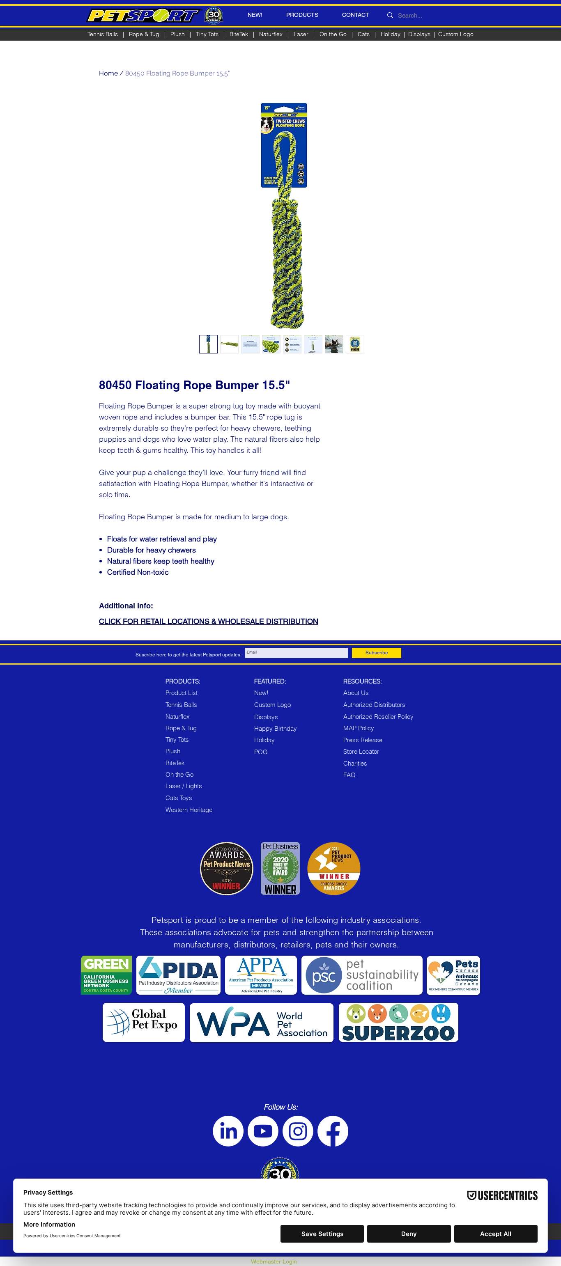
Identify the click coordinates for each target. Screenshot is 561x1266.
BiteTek (239, 34)
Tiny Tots (177, 739)
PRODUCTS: (183, 681)
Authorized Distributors (374, 705)
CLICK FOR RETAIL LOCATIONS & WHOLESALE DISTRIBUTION (208, 621)
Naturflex (271, 34)
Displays (419, 34)
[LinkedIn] (228, 1131)
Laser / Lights (184, 786)
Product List (182, 693)
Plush (177, 34)
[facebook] (332, 1131)
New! (261, 693)
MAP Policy (358, 728)
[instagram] (298, 1131)
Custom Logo (456, 34)
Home (108, 73)
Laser (301, 34)
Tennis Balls (102, 34)
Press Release (362, 740)
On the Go (333, 34)
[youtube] (263, 1131)
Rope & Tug (181, 728)
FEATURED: (270, 681)
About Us (356, 693)
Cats (364, 34)
